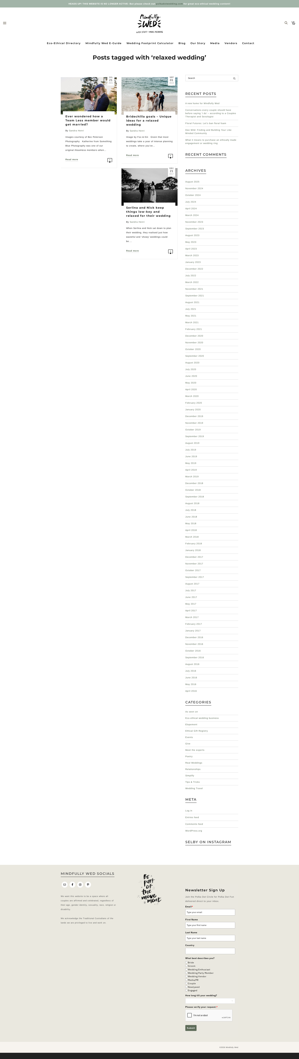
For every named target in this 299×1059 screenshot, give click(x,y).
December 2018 (194, 483)
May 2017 (190, 604)
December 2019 (194, 416)
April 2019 (191, 470)
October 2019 (193, 429)
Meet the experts (194, 750)
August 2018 (192, 503)
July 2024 (190, 202)
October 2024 (193, 195)
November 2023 (194, 222)
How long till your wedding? (201, 995)
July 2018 (190, 510)
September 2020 (194, 356)
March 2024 (192, 215)
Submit (191, 1028)
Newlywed (194, 987)
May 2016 (190, 684)
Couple (192, 983)
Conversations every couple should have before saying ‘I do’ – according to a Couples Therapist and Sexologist (210, 113)
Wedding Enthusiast (199, 969)
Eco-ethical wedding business (202, 718)
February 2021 (193, 329)
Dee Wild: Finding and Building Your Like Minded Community (208, 131)
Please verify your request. (201, 1007)
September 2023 (194, 228)
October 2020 (193, 349)
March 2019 (192, 476)
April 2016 (191, 691)
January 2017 (193, 630)
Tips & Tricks (192, 782)
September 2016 (194, 657)
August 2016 (192, 664)
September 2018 (194, 496)
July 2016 (190, 671)
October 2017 (193, 570)
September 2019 (194, 436)
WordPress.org (193, 830)
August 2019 (192, 443)
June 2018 (191, 516)
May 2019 (190, 463)
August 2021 (192, 302)
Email (189, 906)
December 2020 (194, 336)
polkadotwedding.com (169, 3)
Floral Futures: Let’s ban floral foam (205, 123)
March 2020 (192, 396)
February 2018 (193, 543)
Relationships (193, 769)
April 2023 (191, 248)
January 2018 (193, 550)
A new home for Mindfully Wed (202, 103)
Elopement (191, 724)
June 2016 (191, 677)
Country (189, 945)
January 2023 (193, 262)
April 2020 (191, 389)
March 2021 (192, 322)
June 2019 (191, 456)
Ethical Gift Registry (196, 731)
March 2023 (192, 255)
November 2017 (194, 563)
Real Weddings (193, 763)
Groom (191, 966)
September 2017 (194, 577)
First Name (191, 919)
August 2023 (192, 235)
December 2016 (194, 637)
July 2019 (190, 449)
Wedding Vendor (197, 976)
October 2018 (193, 490)
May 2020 (190, 382)
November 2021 (194, 289)
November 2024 (194, 188)
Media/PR (193, 980)
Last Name (191, 932)
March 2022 (192, 282)
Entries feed (192, 817)
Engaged (192, 990)
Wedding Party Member (201, 973)
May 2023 (190, 242)
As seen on (191, 711)
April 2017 (191, 610)
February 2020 (193, 403)
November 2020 (194, 342)
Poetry (189, 756)
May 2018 (190, 523)
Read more (71, 159)
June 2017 (191, 597)
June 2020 (191, 376)
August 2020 (192, 362)
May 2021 (190, 315)
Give (187, 743)
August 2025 (192, 181)
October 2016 (193, 650)
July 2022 (190, 275)
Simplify (189, 775)
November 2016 (194, 644)
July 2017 (190, 590)
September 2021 (194, 295)
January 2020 (193, 409)
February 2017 (193, 624)
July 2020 (190, 369)
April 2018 (191, 530)
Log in (188, 810)
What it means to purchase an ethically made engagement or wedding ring (210, 141)
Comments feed (194, 824)
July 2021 (190, 309)
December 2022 (194, 269)
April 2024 (191, 208)
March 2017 (192, 617)
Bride (191, 962)
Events (189, 737)
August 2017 (192, 583)
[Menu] (4, 23)
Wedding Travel (194, 788)
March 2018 (192, 537)
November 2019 (194, 423)
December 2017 (194, 557)
